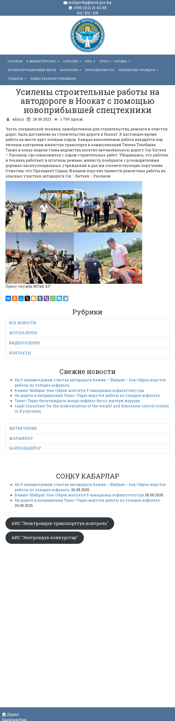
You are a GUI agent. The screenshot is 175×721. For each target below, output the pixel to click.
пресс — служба (113, 61)
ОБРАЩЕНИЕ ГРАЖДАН (137, 70)
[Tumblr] (40, 298)
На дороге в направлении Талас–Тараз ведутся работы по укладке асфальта (87, 395)
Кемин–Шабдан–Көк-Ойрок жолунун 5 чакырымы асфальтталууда (79, 390)
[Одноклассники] (14, 298)
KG (79, 13)
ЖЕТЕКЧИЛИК (23, 428)
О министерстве (41, 61)
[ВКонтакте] (8, 298)
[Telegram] (65, 298)
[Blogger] (33, 298)
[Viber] (46, 298)
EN (95, 13)
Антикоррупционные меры (32, 70)
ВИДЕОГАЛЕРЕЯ (24, 342)
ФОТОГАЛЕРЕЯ (23, 332)
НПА (89, 61)
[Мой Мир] (21, 298)
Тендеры (16, 78)
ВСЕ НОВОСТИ (22, 322)
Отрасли (71, 61)
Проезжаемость (99, 70)
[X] (27, 298)
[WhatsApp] (53, 298)
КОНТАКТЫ (20, 352)
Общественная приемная (53, 78)
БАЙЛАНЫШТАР (25, 448)
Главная (15, 61)
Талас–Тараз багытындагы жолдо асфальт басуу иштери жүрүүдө (77, 400)
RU (87, 13)
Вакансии (69, 70)
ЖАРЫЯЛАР (21, 438)
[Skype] (59, 298)
